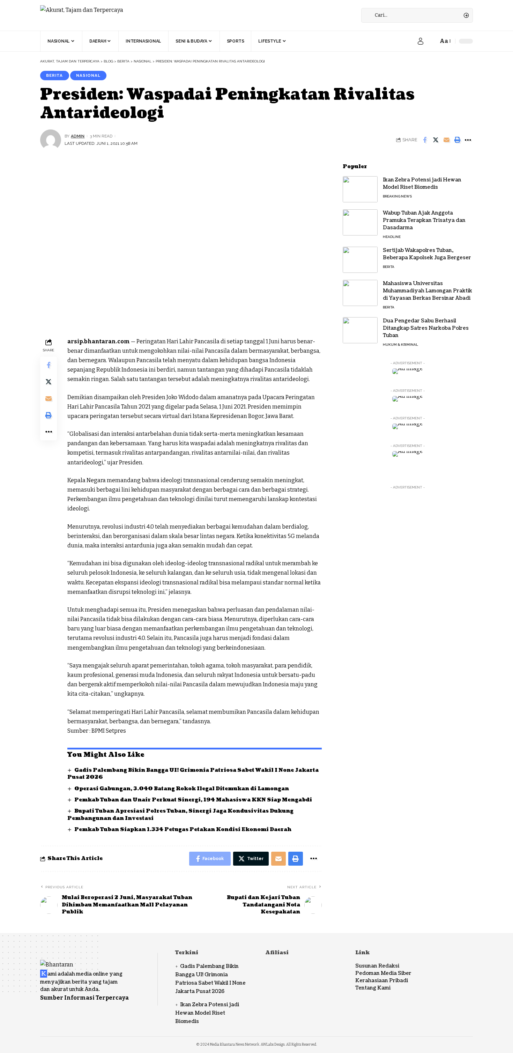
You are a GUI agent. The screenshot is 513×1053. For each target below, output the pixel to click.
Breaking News (397, 196)
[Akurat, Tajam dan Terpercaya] (81, 15)
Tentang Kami (373, 988)
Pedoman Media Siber (383, 973)
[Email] (446, 139)
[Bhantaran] (56, 959)
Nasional (88, 75)
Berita (54, 75)
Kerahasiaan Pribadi (381, 980)
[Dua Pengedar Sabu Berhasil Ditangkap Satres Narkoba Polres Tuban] (360, 330)
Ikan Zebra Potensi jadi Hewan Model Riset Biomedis (207, 1013)
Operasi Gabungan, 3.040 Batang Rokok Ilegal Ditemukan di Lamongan (181, 788)
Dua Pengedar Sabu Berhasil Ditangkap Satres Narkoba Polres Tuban (426, 328)
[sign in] (420, 41)
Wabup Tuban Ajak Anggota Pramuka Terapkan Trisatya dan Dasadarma (424, 220)
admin (77, 136)
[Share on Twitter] (435, 139)
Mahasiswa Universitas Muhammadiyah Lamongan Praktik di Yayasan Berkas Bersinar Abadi (427, 290)
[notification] (431, 41)
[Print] (457, 139)
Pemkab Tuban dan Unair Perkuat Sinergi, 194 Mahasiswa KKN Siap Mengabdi (193, 800)
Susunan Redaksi (377, 966)
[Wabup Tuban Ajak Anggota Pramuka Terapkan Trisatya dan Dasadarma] (360, 222)
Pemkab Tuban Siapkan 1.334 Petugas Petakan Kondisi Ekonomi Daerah (182, 829)
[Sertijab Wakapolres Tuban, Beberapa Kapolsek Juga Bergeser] (360, 260)
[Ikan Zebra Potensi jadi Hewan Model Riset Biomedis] (360, 189)
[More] (468, 139)
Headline (392, 237)
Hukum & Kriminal (400, 344)
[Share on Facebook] (425, 139)
